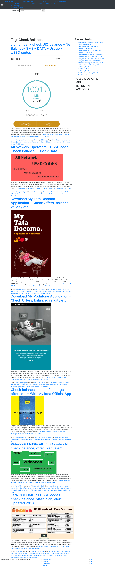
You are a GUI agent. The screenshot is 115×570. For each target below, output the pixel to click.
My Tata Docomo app (43, 291)
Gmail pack (55, 553)
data (12, 142)
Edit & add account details (42, 553)
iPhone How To (50, 4)
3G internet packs (54, 551)
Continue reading (43, 188)
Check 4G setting (58, 289)
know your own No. (34, 488)
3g (52, 289)
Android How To (36, 4)
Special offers (26, 555)
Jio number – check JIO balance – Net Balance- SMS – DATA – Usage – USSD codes (41, 48)
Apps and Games (60, 2)
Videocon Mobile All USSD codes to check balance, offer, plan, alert (39, 446)
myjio (16, 142)
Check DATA (65, 192)
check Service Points (17, 553)
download (29, 291)
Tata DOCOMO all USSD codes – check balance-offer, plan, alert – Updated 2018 (37, 499)
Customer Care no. (17, 8)
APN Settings (15, 6)
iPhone (44, 2)
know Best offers (21, 488)
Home (6, 2)
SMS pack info (15, 490)
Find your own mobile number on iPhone (91, 59)
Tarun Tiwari (19, 486)
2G (49, 289)
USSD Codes (15, 4)
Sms (20, 142)
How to (25, 2)
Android (30, 2)
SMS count (18, 555)
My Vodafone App (42, 385)
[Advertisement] (57, 25)
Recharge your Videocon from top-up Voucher (56, 488)
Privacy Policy (47, 559)
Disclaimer (46, 563)
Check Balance (56, 140)
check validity (21, 291)
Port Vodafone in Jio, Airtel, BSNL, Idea (90, 57)
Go (43, 10)
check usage (66, 140)
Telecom (10, 2)
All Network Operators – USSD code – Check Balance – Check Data (41, 149)
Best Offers (46, 192)
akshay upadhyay (21, 140)
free (34, 291)
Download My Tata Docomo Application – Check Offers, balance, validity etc (40, 203)
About (45, 565)
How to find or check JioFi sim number (90, 55)
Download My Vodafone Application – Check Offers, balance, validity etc (41, 298)
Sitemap (45, 561)
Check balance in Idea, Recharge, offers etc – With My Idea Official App (41, 392)
